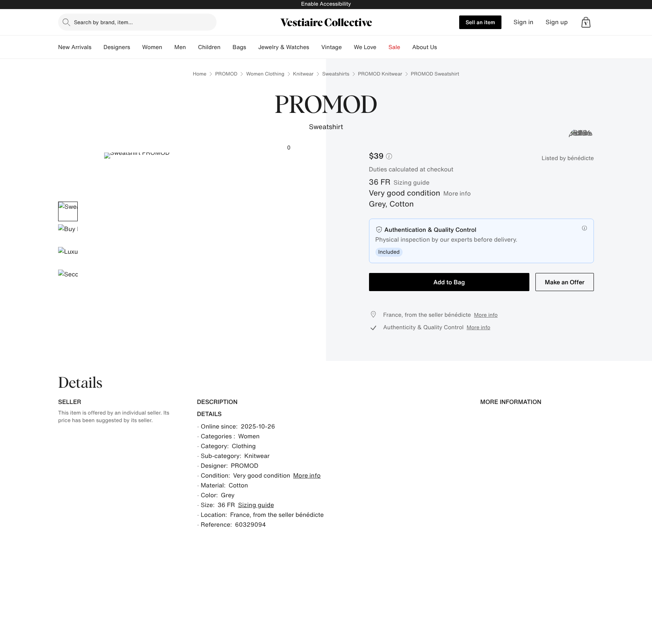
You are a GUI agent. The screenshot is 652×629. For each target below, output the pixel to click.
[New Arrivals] (97, 47)
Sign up (557, 22)
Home (199, 73)
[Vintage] (348, 47)
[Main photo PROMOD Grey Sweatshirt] (68, 211)
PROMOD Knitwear (380, 73)
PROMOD (226, 73)
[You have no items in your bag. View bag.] (586, 22)
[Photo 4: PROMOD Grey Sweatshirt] (68, 279)
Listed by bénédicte (568, 158)
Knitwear (303, 73)
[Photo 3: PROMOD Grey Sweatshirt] (68, 257)
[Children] (226, 47)
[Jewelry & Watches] (315, 47)
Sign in (524, 22)
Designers (116, 47)
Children (209, 47)
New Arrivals (74, 47)
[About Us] (443, 47)
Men (180, 47)
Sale (394, 47)
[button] (586, 22)
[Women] (168, 47)
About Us (424, 47)
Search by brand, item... (103, 22)
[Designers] (136, 47)
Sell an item (480, 22)
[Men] (192, 47)
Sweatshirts (335, 73)
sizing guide (411, 182)
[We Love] (383, 47)
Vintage (331, 47)
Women (152, 47)
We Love (365, 47)
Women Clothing (265, 73)
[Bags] (252, 47)
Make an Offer (564, 282)
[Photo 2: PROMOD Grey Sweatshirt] (68, 234)
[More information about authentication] (584, 228)
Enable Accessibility (326, 4)
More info (457, 193)
